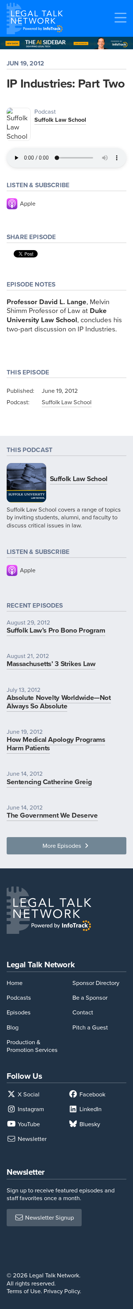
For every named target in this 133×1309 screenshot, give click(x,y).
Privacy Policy (62, 1291)
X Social (28, 1094)
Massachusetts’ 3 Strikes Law (51, 663)
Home (15, 983)
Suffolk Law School (60, 119)
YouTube (28, 1124)
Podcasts (19, 997)
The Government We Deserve (52, 815)
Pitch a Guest (90, 1027)
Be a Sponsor (90, 997)
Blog (12, 1027)
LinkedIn (90, 1109)
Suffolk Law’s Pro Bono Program (56, 630)
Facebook (91, 1094)
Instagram (30, 1109)
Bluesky (89, 1124)
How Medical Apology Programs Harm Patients (56, 743)
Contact (82, 1012)
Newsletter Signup (49, 1217)
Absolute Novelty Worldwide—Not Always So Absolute (59, 701)
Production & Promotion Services (32, 1046)
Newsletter (31, 1138)
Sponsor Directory (95, 983)
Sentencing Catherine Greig (49, 781)
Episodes (19, 1012)
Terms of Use (24, 1291)
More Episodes (62, 845)
